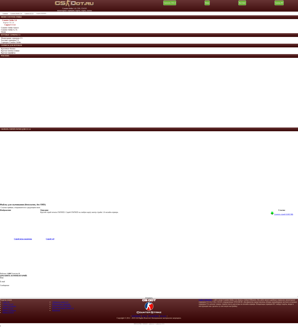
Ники (207, 3)
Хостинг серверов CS (10, 40)
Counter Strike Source (10, 28)
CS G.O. (163, 316)
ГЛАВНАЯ (136, 316)
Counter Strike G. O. (9, 30)
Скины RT (279, 3)
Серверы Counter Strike (11, 42)
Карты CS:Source (9, 310)
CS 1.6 (144, 316)
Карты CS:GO (8, 312)
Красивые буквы (8, 49)
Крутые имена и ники (10, 51)
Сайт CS (6, 302)
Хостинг (242, 3)
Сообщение (4, 285)
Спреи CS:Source (9, 306)
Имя (1, 278)
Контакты (56, 310)
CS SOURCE (153, 316)
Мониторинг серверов (61, 304)
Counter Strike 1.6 (9, 20)
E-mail (2, 282)
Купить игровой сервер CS (63, 308)
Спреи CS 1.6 (9, 25)
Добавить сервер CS (60, 302)
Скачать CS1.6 (170, 3)
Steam (3, 32)
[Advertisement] (17, 93)
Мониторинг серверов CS (11, 38)
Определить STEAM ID (61, 306)
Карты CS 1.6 (8, 23)
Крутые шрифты (8, 53)
